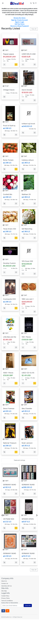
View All (33, 29)
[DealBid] (17, 3)
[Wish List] (16, 64)
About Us (4, 581)
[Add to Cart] (4, 134)
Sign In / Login (19, 22)
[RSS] (7, 610)
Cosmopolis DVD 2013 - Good (9, 300)
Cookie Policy (5, 596)
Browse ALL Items (19, 18)
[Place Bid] (4, 64)
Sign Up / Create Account (19, 20)
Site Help (4, 591)
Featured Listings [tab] (19, 460)
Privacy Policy (5, 598)
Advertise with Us (6, 586)
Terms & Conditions (7, 600)
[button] (2, 515)
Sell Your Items (19, 24)
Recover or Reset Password (20, 26)
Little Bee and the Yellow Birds (9, 338)
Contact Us (4, 583)
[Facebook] (3, 610)
